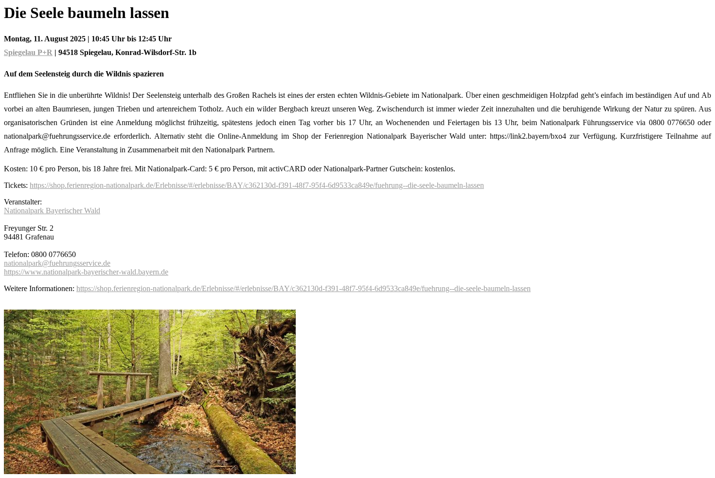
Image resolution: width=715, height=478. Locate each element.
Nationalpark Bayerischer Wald (52, 210)
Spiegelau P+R (28, 52)
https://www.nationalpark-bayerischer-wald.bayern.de (86, 272)
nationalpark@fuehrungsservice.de (57, 263)
